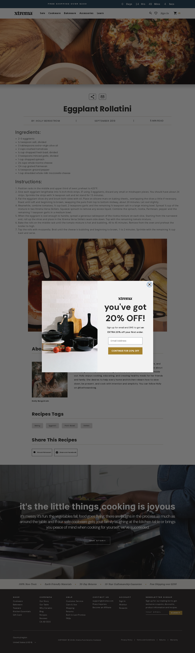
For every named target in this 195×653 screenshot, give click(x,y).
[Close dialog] (149, 284)
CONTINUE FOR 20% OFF (125, 350)
